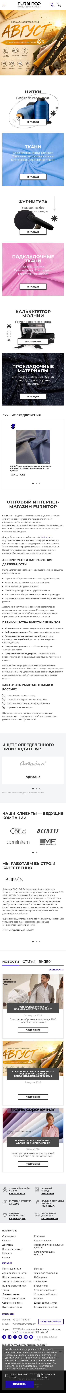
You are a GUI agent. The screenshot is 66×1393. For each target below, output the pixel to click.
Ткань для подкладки (46, 1273)
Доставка (7, 1244)
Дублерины (40, 1277)
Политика (11, 1368)
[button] (26, 70)
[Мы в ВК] (26, 1337)
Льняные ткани (10, 1294)
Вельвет (38, 1268)
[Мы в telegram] (4, 1337)
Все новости (56, 970)
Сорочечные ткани (12, 1302)
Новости (7, 1253)
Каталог (7, 1263)
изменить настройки (26, 1366)
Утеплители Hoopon (45, 1294)
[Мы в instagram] (10, 1337)
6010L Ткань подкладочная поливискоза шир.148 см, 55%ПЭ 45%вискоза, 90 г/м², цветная (30, 468)
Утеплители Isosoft (45, 1290)
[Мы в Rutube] (31, 1337)
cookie (42, 1368)
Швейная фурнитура (46, 1302)
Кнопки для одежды (45, 1307)
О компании (9, 1236)
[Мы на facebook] (15, 1337)
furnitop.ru (45, 537)
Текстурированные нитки (16, 1281)
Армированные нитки (14, 1273)
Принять (19, 1384)
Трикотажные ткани (13, 1298)
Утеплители (41, 1285)
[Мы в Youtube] (20, 1337)
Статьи (6, 1257)
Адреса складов (43, 1240)
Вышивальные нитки (14, 1285)
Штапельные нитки (13, 1277)
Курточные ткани (12, 1307)
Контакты (39, 1236)
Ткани (5, 1290)
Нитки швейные (11, 1268)
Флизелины (40, 1281)
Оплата (6, 1240)
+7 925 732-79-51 (21, 1319)
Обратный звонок (51, 1322)
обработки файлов (28, 1368)
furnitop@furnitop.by (24, 1324)
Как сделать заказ (12, 1249)
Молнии (38, 1298)
